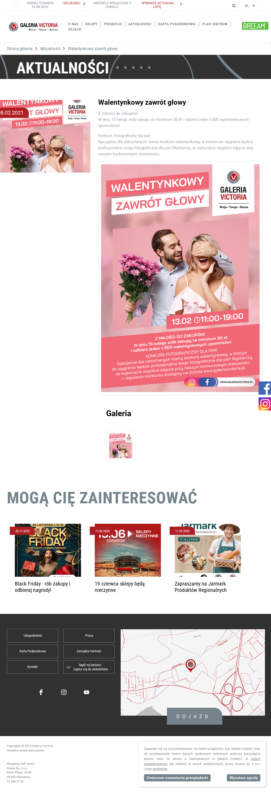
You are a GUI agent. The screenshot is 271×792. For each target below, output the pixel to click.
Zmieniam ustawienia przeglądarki (177, 778)
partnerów (160, 769)
